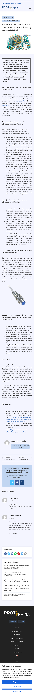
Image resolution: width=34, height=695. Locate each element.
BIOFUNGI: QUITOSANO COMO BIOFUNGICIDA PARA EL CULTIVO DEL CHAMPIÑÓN (15, 574)
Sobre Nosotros (17, 642)
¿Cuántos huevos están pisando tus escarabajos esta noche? (14, 595)
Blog (17, 649)
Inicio (17, 628)
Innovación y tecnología (11, 20)
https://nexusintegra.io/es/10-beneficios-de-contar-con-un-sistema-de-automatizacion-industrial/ (19, 419)
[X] (8, 553)
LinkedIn (21, 621)
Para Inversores (17, 638)
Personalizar (17, 686)
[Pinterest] (18, 553)
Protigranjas (17, 631)
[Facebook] (5, 553)
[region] (17, 679)
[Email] (25, 553)
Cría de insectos (8, 17)
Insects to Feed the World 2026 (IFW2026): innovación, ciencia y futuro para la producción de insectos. (16, 567)
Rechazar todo (17, 691)
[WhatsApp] (15, 553)
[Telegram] (22, 553)
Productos (17, 645)
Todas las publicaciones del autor (20, 446)
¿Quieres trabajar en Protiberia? (12, 3)
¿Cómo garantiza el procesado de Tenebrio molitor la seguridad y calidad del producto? (16, 580)
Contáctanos (17, 652)
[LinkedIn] (12, 553)
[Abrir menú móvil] (30, 8)
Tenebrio (17, 635)
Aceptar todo (17, 682)
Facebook (13, 621)
